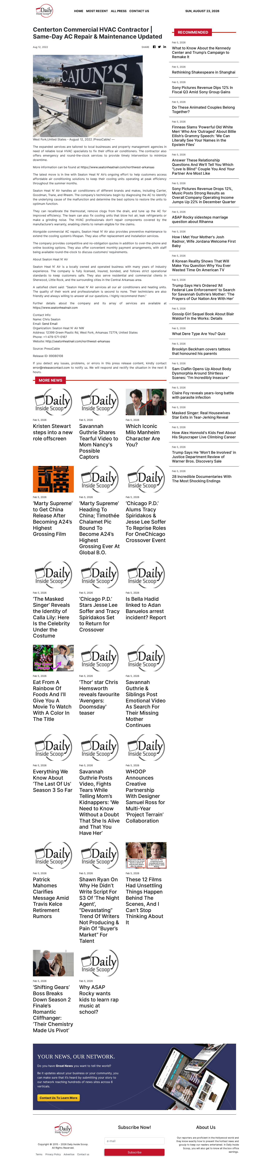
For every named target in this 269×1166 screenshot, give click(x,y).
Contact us (83, 1154)
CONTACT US (139, 11)
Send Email (49, 324)
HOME (78, 11)
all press (118, 11)
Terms (39, 1154)
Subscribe (134, 1152)
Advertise (69, 1154)
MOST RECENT (97, 11)
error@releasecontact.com (51, 367)
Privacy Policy (53, 1154)
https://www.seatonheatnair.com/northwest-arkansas (117, 167)
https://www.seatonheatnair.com (55, 307)
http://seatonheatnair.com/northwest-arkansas (78, 341)
